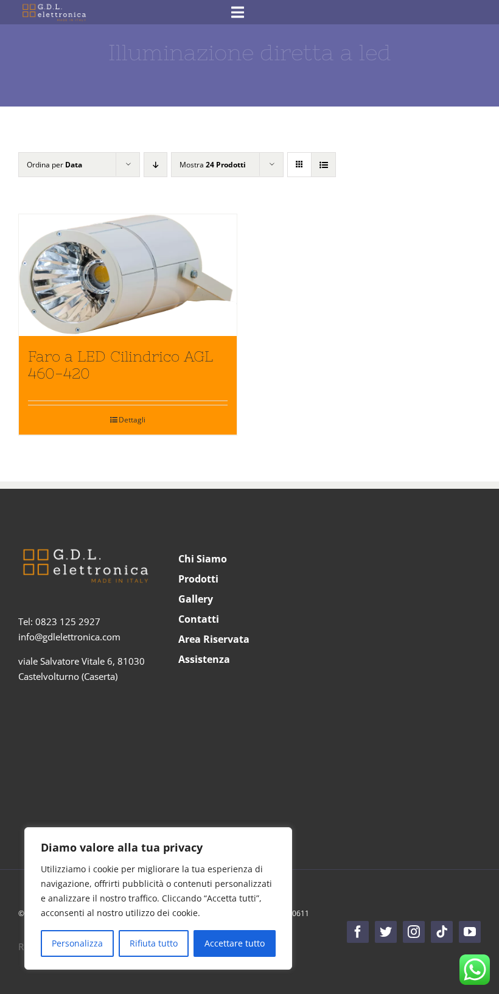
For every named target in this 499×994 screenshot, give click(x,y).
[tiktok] (442, 932)
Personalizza (77, 943)
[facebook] (358, 932)
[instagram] (414, 932)
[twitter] (386, 932)
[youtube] (470, 932)
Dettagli (132, 420)
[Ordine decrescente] (155, 164)
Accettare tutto (234, 943)
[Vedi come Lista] (323, 165)
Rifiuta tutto (154, 943)
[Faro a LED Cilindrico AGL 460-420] (128, 275)
